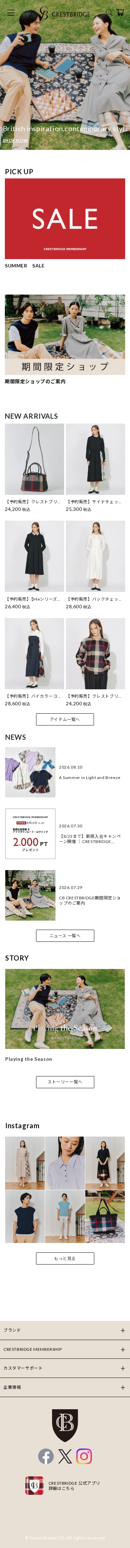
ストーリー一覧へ (65, 1081)
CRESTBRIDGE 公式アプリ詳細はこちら (74, 1486)
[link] (65, 75)
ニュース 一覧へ (65, 935)
